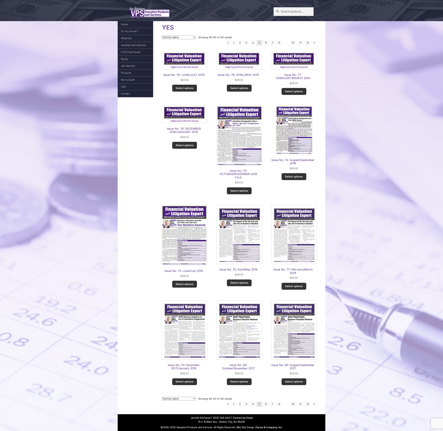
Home (124, 24)
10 (293, 42)
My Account (127, 79)
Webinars (126, 38)
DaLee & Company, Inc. (269, 427)
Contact (125, 93)
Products (126, 72)
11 (300, 42)
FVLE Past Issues (131, 52)
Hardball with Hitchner (133, 45)
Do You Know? (129, 31)
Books (124, 58)
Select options (184, 88)
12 (307, 42)
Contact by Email (243, 417)
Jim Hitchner (128, 65)
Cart (123, 86)
